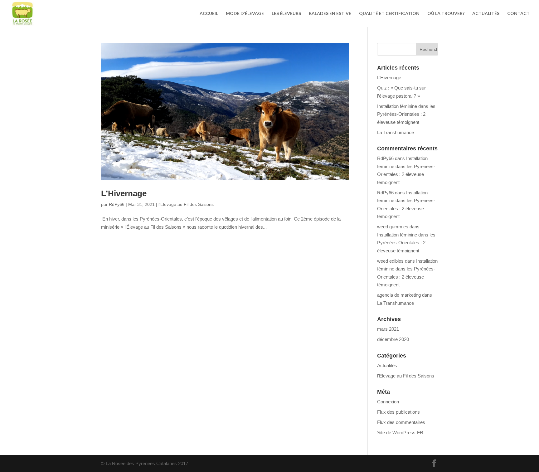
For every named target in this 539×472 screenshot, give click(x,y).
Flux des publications (398, 412)
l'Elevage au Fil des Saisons (186, 204)
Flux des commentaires (401, 422)
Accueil (209, 13)
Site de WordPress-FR (400, 432)
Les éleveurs (286, 13)
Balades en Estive (330, 13)
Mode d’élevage (245, 13)
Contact (518, 13)
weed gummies (392, 226)
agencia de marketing (399, 295)
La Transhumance (395, 132)
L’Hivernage (124, 193)
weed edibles (390, 261)
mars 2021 (388, 329)
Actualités (485, 13)
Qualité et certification (389, 13)
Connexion (388, 401)
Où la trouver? (445, 13)
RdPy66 (116, 204)
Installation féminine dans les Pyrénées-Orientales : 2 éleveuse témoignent (406, 114)
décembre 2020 (393, 339)
